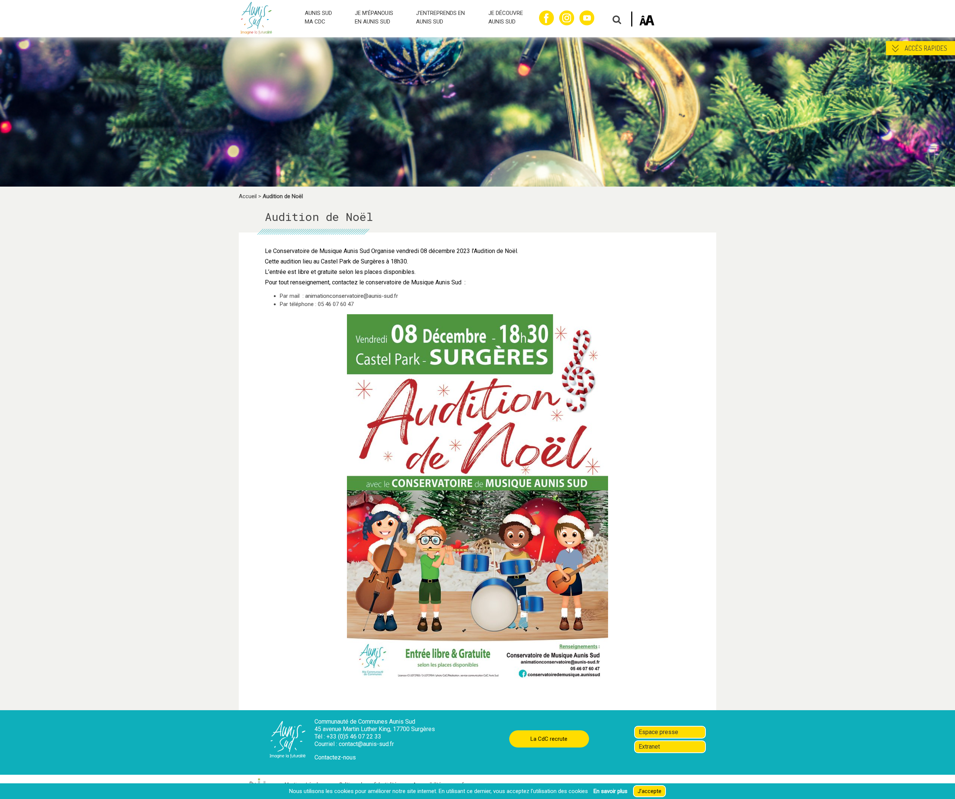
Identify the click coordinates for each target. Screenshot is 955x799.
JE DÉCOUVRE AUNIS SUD (505, 17)
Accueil (248, 196)
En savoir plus (610, 791)
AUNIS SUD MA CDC (318, 17)
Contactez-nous (335, 757)
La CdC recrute (548, 739)
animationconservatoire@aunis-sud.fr (351, 296)
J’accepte (649, 791)
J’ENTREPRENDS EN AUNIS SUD (440, 17)
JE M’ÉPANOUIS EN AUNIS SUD (374, 17)
